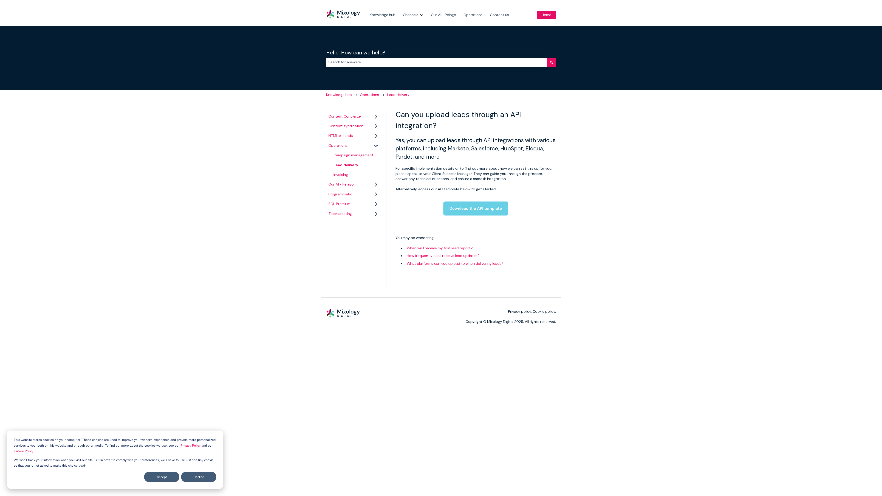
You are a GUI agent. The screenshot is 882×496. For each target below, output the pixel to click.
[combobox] (436, 62)
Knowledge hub (383, 14)
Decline (198, 477)
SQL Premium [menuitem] (339, 203)
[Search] (551, 62)
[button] (376, 116)
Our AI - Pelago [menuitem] (341, 184)
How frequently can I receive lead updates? (443, 255)
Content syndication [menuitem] (345, 126)
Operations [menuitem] (338, 145)
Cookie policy (544, 311)
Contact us (499, 14)
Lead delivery (398, 94)
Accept (162, 477)
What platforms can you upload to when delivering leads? (455, 263)
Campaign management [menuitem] (353, 155)
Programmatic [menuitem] (340, 194)
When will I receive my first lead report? (440, 248)
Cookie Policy (23, 451)
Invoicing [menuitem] (341, 174)
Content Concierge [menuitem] (344, 116)
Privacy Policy (191, 445)
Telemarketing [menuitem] (340, 213)
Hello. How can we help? (355, 52)
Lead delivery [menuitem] (346, 165)
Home (546, 14)
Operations (473, 14)
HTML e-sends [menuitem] (340, 135)
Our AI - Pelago (443, 14)
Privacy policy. (520, 311)
